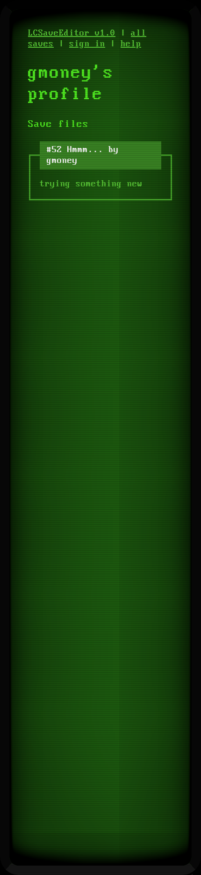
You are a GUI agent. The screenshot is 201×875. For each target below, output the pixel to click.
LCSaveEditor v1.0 (71, 33)
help (131, 44)
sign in (87, 44)
